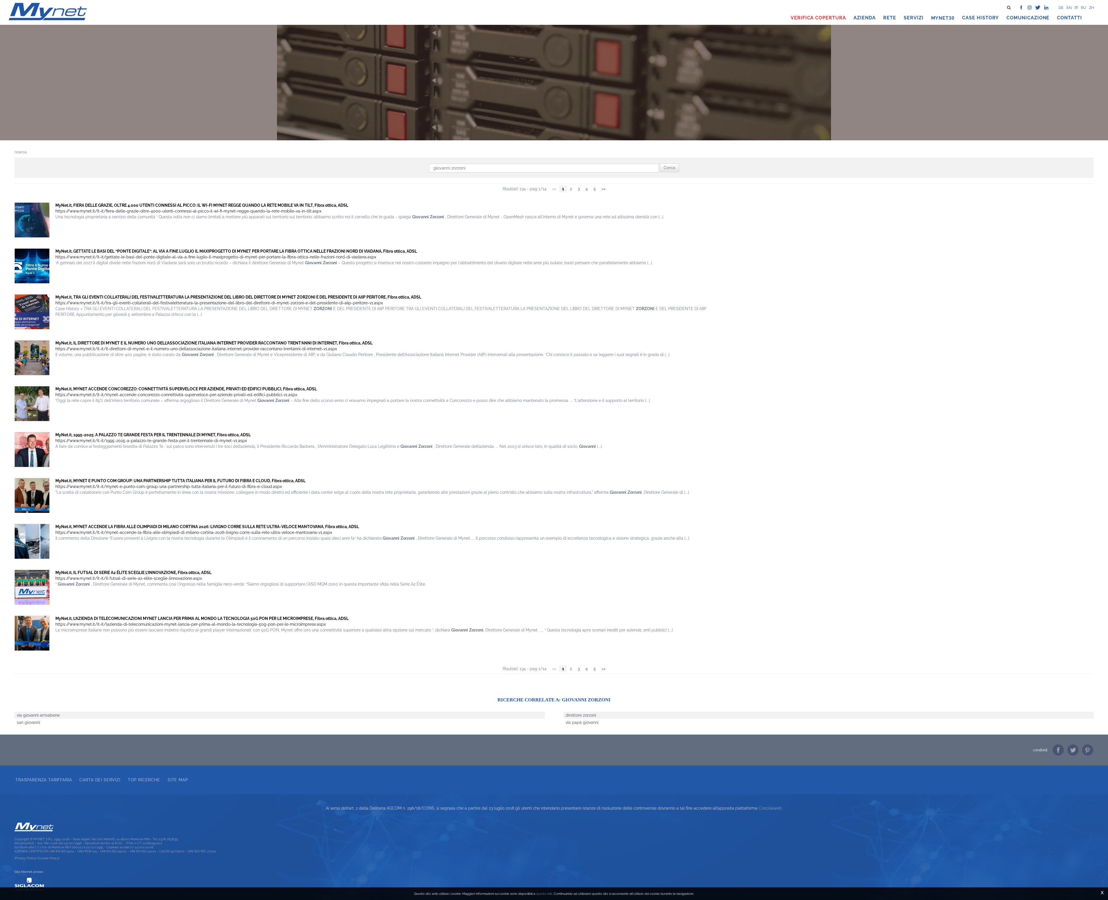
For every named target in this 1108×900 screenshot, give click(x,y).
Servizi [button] (914, 18)
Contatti (1069, 18)
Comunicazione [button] (1028, 18)
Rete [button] (889, 18)
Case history (980, 18)
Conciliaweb (770, 808)
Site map (178, 780)
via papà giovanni (582, 722)
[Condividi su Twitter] (1073, 750)
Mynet (940, 18)
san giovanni (28, 722)
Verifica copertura (818, 18)
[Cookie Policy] (48, 858)
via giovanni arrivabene (38, 715)
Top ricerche (144, 780)
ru (1083, 7)
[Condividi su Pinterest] (1087, 750)
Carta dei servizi (99, 780)
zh (1091, 7)
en (1069, 7)
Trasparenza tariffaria (43, 780)
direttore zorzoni (581, 715)
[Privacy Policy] (25, 858)
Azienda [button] (865, 18)
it (1076, 7)
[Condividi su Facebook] (1058, 750)
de (1061, 7)
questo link (544, 894)
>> (604, 189)
